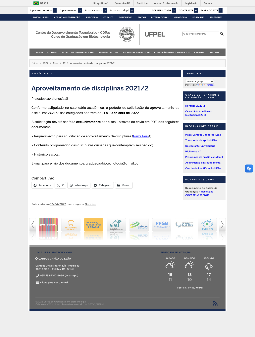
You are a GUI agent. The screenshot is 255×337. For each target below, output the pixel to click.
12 (64, 63)
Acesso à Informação (67, 17)
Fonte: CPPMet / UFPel (190, 287)
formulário (141, 136)
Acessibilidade (163, 10)
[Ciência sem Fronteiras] (116, 229)
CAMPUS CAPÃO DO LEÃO (54, 258)
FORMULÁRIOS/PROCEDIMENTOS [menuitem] (171, 52)
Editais (142, 17)
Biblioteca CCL (194, 151)
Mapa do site (211, 10)
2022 (45, 63)
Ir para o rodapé (121, 10)
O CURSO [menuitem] (52, 52)
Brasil (44, 3)
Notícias (40, 73)
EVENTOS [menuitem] (199, 52)
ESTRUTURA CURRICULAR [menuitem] (136, 52)
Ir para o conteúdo (42, 10)
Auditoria (92, 17)
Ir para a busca (95, 10)
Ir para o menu (70, 10)
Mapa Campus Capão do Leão (203, 134)
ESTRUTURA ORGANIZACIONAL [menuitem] (78, 52)
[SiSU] (93, 229)
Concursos (125, 17)
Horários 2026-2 (195, 105)
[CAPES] (184, 229)
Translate (210, 85)
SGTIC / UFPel (96, 304)
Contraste (188, 10)
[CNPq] (207, 229)
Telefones (216, 17)
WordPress (54, 304)
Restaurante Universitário (200, 146)
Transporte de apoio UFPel (201, 140)
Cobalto (108, 17)
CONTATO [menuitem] (214, 52)
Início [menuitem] (39, 52)
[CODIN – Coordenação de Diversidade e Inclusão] (70, 229)
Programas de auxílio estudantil (204, 157)
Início (35, 63)
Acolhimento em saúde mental (203, 162)
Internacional (160, 17)
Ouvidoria (180, 17)
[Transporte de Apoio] (48, 229)
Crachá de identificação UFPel (203, 168)
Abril (55, 63)
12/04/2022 (58, 204)
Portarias (198, 17)
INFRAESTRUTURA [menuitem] (108, 52)
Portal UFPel (41, 17)
